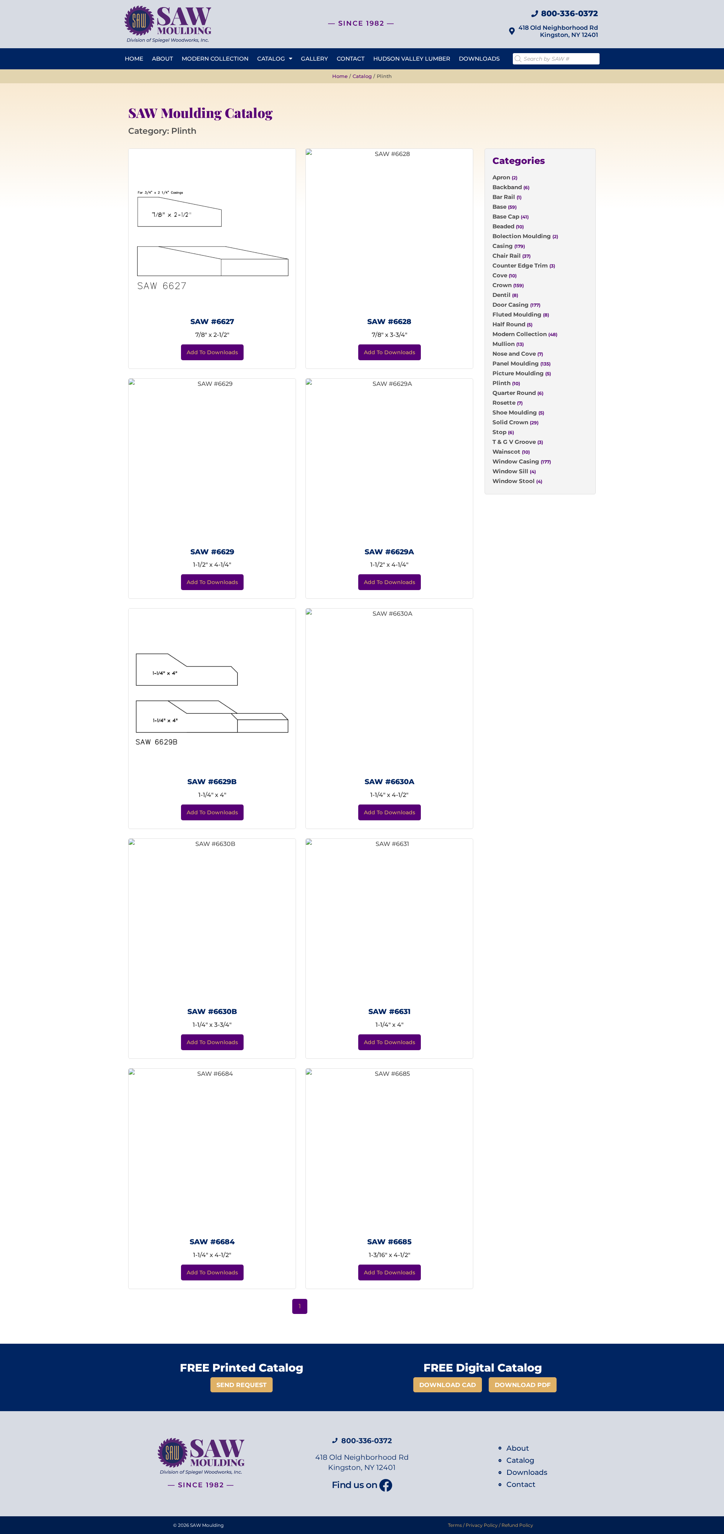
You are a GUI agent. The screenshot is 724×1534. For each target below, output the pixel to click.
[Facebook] (385, 1485)
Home (134, 58)
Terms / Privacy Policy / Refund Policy (490, 1525)
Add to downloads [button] (212, 352)
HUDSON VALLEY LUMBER (411, 58)
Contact (351, 58)
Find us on (354, 1484)
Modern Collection (215, 58)
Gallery (314, 58)
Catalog (271, 58)
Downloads (479, 58)
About (162, 58)
